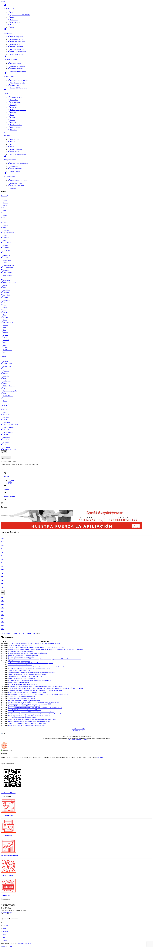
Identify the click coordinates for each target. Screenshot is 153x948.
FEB (5, 633)
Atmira (4, 215)
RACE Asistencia (7, 322)
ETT (3, 368)
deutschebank (5, 250)
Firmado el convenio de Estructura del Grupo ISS (22, 698)
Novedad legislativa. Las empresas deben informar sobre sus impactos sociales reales (31, 672)
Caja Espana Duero (7, 232)
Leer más (100, 757)
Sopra (3, 330)
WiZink (4, 347)
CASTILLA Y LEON (8, 427)
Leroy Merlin (5, 295)
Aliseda (4, 205)
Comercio (4, 361)
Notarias (4, 383)
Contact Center (6, 366)
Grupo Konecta (6, 275)
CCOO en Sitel (6, 242)
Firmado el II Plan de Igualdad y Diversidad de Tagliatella (24, 706)
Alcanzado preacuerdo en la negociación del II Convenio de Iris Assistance (29, 715)
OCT (30, 633)
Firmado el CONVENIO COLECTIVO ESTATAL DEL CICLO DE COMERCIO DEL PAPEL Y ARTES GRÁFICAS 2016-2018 (45, 688)
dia (3, 252)
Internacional (5, 437)
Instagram (5, 931)
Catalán (10, 482)
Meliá (3, 310)
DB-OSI (4, 245)
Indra (3, 287)
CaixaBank (5, 230)
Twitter (4, 928)
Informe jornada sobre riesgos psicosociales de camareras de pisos (26, 725)
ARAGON (5, 412)
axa (3, 218)
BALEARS (5, 417)
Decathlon (5, 247)
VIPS (3, 342)
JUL (21, 633)
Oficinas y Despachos (8, 386)
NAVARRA (5, 447)
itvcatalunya (5, 290)
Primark (4, 320)
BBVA (4, 227)
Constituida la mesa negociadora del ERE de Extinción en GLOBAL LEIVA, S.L (31, 712)
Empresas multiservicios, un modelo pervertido (21, 657)
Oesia (3, 315)
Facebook (5, 925)
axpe (3, 220)
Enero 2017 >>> (78, 730)
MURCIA (5, 444)
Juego (3, 378)
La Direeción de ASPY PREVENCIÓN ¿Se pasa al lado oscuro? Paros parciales (30, 663)
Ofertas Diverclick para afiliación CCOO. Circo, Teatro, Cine (25, 676)
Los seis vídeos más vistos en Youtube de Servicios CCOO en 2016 (27, 723)
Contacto (28, 943)
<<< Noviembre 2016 (78, 729)
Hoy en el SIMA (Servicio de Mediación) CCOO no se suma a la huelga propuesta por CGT (34, 702)
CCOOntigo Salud (6, 835)
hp (2, 277)
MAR (8, 633)
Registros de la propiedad (9, 391)
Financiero (5, 371)
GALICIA (5, 434)
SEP (28, 633)
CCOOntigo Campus (7, 815)
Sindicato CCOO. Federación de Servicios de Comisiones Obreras (19, 464)
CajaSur (4, 235)
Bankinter (4, 225)
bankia (4, 222)
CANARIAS (5, 419)
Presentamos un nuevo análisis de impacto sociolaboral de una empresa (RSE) (29, 704)
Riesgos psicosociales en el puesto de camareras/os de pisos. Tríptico (27, 692)
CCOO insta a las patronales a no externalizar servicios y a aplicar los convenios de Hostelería (34, 643)
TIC (3, 398)
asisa (3, 213)
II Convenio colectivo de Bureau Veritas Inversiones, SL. (24, 684)
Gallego (10, 483)
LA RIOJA (5, 439)
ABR (11, 633)
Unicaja (4, 337)
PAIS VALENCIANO (8, 449)
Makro (4, 305)
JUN (18, 633)
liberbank (4, 297)
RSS (3, 922)
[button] (76, 195)
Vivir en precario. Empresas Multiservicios (20, 665)
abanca (4, 200)
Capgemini (5, 237)
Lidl (3, 302)
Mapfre (4, 307)
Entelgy (4, 262)
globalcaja (4, 270)
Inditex (4, 285)
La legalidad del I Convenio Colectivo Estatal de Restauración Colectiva (28, 653)
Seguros (4, 393)
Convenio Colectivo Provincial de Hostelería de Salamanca (24, 710)
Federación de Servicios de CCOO (10, 461)
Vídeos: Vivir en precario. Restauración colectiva (21, 678)
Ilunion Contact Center (8, 282)
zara (3, 352)
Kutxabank (5, 292)
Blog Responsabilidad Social (9, 855)
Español (11, 480)
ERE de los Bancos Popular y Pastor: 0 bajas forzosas (23, 655)
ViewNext (5, 340)
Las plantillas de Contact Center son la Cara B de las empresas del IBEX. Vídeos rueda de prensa (35, 690)
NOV (34, 633)
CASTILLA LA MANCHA (10, 424)
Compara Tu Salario (7, 875)
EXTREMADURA (7, 432)
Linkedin (5, 934)
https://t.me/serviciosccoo (8, 793)
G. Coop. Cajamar (7, 267)
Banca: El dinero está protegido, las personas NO (21, 696)
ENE (2, 633)
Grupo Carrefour (6, 272)
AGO (24, 633)
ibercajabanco (6, 280)
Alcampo (4, 203)
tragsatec (4, 335)
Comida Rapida (6, 363)
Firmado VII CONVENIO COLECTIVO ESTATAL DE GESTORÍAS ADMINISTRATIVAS (35, 708)
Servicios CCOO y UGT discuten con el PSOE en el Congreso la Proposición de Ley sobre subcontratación (38, 694)
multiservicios (6, 381)
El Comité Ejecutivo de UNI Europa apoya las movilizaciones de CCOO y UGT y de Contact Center (36, 647)
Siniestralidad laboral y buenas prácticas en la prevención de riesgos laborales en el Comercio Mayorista (37, 714)
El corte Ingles (6, 260)
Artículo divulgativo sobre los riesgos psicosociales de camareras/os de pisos (29, 721)
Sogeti (3, 327)
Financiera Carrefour (7, 265)
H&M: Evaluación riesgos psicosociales (19, 661)
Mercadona (5, 312)
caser (3, 240)
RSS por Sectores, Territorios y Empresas (76, 739)
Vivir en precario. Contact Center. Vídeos (19, 670)
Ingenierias (5, 376)
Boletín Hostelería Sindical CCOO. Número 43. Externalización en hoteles (29, 669)
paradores (4, 317)
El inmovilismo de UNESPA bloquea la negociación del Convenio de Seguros (30, 680)
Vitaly (3, 345)
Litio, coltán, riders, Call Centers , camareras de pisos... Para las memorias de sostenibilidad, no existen (36, 667)
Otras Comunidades (6, 912)
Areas (3, 208)
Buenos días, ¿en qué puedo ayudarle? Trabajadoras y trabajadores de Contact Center (31, 719)
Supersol (4, 332)
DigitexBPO (5, 255)
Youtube (4, 940)
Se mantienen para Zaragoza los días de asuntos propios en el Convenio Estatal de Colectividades (35, 686)
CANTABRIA (6, 422)
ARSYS (4, 210)
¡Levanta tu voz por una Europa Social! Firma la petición (24, 700)
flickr (3, 937)
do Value (4, 257)
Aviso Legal (21, 943)
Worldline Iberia (6, 350)
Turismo (4, 401)
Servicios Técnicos (7, 396)
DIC (38, 633)
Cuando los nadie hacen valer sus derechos (20, 645)
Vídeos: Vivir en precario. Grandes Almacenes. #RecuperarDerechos (27, 674)
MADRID (5, 442)
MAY (15, 633)
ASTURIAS (5, 414)
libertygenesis (5, 300)
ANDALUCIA (6, 409)
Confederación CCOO (7, 895)
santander (4, 325)
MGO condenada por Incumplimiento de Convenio (22, 717)
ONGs (4, 388)
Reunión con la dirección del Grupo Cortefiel (20, 651)
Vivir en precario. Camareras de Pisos (18, 682)
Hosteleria (4, 373)
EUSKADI (5, 429)
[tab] (76, 195)
